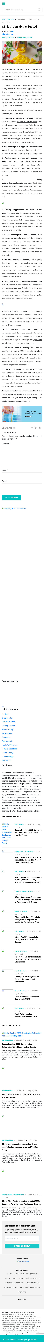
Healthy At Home (8, 19)
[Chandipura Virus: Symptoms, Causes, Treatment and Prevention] (7, 972)
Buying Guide (19, 851)
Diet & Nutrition (19, 824)
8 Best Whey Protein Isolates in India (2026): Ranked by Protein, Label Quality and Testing (28, 859)
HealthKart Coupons (9, 745)
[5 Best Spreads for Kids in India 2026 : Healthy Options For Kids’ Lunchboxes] (7, 953)
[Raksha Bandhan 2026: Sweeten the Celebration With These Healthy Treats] (7, 833)
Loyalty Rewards (8, 722)
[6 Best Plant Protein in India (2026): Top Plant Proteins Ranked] (7, 932)
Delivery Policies (8, 726)
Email (4, 481)
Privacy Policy (7, 753)
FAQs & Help (7, 733)
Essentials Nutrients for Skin (24, 891)
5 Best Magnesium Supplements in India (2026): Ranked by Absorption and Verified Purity (28, 879)
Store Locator (7, 718)
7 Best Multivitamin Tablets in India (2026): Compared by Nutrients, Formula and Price (27, 919)
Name (5, 470)
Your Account (7, 741)
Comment (6, 443)
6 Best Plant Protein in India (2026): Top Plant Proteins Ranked (26, 939)
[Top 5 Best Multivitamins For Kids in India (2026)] (7, 992)
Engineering (6, 760)
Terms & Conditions (9, 749)
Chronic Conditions (21, 911)
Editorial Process (7, 34)
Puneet (11, 31)
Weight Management (24, 37)
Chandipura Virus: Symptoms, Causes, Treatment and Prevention (27, 979)
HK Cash (5, 714)
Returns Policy (7, 729)
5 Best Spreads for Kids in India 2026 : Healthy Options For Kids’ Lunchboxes (28, 959)
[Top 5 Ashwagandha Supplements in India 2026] (7, 1010)
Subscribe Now (22, 1246)
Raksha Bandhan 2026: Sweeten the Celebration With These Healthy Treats (28, 832)
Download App (7, 757)
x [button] (42, 1336)
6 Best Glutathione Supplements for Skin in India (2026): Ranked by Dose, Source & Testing (28, 899)
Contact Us (6, 737)
